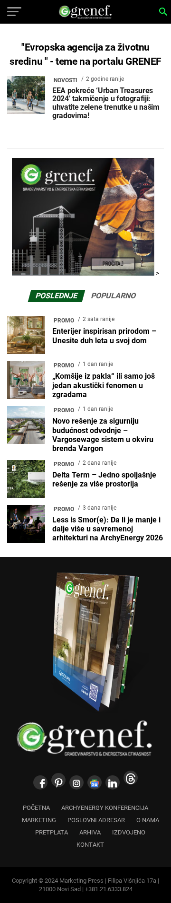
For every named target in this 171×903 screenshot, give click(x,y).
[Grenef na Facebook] (40, 782)
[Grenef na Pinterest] (58, 780)
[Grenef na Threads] (131, 778)
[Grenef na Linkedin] (112, 782)
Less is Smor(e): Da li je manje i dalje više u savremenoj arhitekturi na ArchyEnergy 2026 (107, 528)
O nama (147, 820)
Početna (36, 807)
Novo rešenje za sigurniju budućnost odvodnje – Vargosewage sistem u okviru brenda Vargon (102, 435)
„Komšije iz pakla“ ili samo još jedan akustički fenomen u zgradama (103, 385)
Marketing (39, 820)
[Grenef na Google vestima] (94, 782)
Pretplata (51, 832)
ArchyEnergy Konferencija (104, 807)
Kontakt (90, 844)
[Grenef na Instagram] (76, 782)
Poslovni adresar (96, 820)
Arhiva (90, 832)
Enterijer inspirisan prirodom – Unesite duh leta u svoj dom (104, 336)
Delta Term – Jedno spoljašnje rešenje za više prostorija (104, 479)
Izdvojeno (128, 832)
